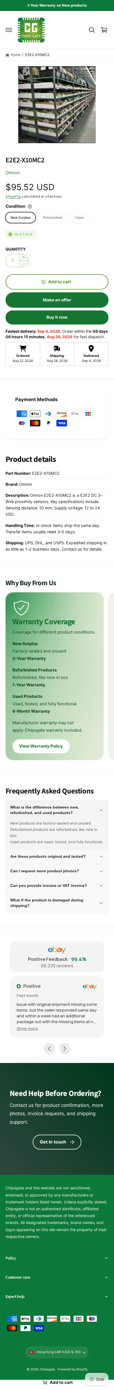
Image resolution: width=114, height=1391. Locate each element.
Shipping (13, 196)
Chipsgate (47, 1369)
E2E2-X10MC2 (37, 54)
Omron (13, 172)
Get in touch (53, 1142)
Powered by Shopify (72, 1369)
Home (16, 54)
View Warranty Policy (41, 746)
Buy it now (57, 317)
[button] (9, 30)
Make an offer (57, 299)
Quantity (16, 249)
